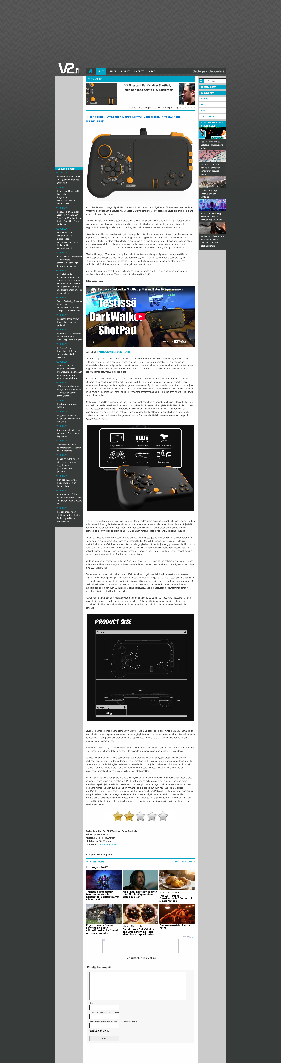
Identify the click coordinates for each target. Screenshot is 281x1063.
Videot (125, 71)
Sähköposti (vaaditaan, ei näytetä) (104, 1012)
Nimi (91, 1003)
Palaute (205, 104)
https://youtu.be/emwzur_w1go (114, 351)
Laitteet (139, 71)
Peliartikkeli (62, 172)
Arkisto (204, 98)
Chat (152, 71)
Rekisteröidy (207, 92)
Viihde (113, 71)
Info (203, 110)
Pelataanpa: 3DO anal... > (184, 861)
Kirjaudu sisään (208, 87)
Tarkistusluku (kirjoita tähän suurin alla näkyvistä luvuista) (114, 1021)
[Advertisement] (140, 1052)
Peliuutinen (61, 187)
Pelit (100, 71)
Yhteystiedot (207, 116)
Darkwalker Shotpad (107, 844)
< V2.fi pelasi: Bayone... (95, 861)
